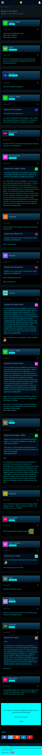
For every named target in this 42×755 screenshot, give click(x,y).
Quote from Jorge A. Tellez (14, 168)
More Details (5, 752)
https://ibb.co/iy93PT (10, 410)
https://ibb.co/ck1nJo (10, 37)
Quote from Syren (11, 637)
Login (21, 721)
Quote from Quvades (12, 109)
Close (12, 752)
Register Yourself (21, 717)
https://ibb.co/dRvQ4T (10, 35)
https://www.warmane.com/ (12, 278)
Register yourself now (28, 710)
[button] (2, 2)
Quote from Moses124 (13, 234)
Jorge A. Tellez (7, 14)
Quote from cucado (12, 556)
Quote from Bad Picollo (13, 304)
